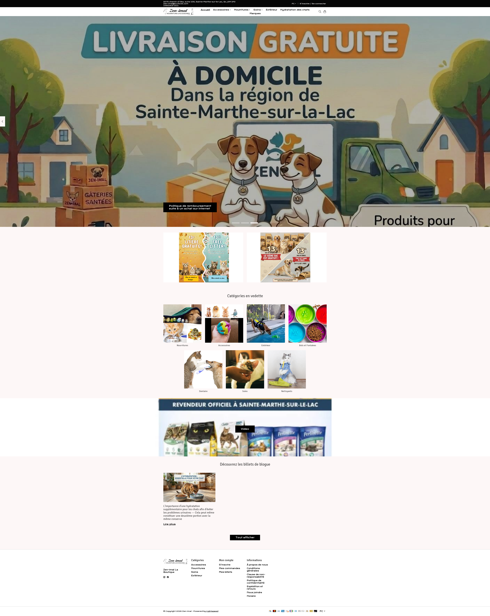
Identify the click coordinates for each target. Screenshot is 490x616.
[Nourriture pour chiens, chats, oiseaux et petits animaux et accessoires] (178, 11)
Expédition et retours (255, 587)
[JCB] (291, 611)
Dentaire (203, 391)
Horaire (251, 596)
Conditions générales (253, 569)
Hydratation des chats (295, 10)
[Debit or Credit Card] (315, 611)
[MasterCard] (274, 611)
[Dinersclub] (295, 611)
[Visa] (278, 611)
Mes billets (225, 572)
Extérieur (271, 10)
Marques (255, 13)
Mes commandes (229, 568)
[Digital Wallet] (301, 611)
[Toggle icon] (320, 11)
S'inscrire (224, 565)
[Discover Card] (287, 611)
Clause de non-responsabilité (256, 575)
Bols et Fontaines (307, 345)
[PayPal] (311, 611)
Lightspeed (212, 611)
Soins (245, 391)
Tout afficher (245, 537)
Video (245, 429)
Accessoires (224, 345)
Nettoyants (286, 391)
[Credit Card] (270, 611)
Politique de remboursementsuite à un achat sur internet (190, 207)
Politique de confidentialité (256, 581)
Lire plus (169, 524)
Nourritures (182, 345)
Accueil (205, 10)
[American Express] (283, 611)
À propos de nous (257, 565)
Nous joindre (254, 592)
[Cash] (307, 611)
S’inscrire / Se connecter (313, 4)
